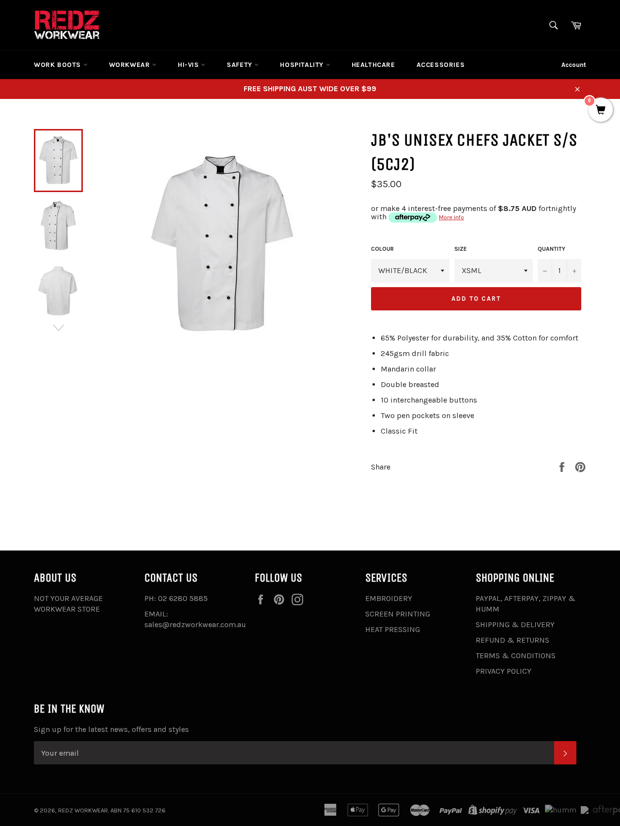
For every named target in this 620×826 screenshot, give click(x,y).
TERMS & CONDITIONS (516, 655)
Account (573, 64)
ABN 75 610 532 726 (138, 810)
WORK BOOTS (58, 65)
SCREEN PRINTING (397, 613)
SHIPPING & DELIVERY (515, 624)
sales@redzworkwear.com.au (195, 624)
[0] (601, 110)
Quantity (551, 248)
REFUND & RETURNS (512, 640)
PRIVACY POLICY (503, 671)
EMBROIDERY (388, 598)
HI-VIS (189, 65)
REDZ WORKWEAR (83, 810)
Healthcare (373, 65)
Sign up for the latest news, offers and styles (111, 729)
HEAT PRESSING (392, 629)
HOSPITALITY (303, 65)
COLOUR (382, 248)
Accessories (441, 65)
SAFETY (240, 65)
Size (460, 248)
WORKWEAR (130, 65)
